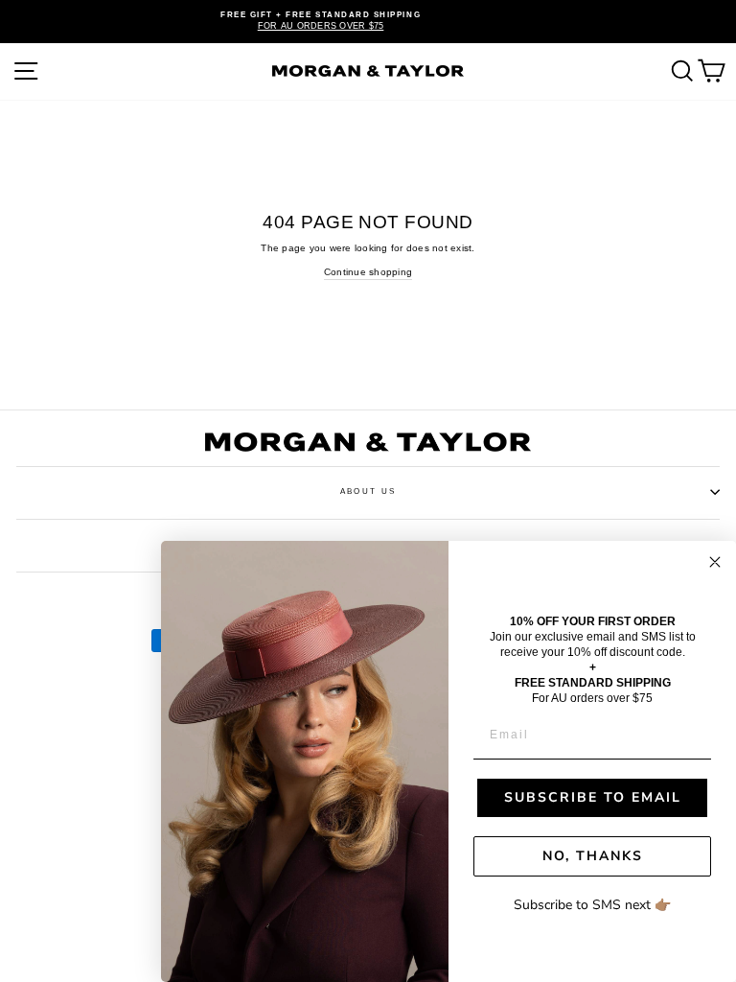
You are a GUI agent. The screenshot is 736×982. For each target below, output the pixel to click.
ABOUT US (368, 491)
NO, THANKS (592, 856)
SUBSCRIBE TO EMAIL (592, 797)
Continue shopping (368, 272)
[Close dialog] (714, 561)
